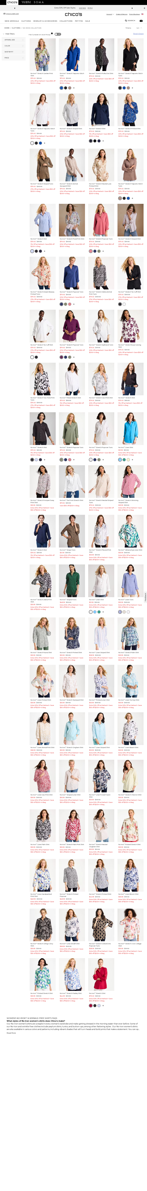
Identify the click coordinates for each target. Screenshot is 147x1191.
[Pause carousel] (144, 8)
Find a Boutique (134, 14)
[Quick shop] (73, 88)
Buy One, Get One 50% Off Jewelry (65, 8)
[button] (141, 20)
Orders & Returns (121, 14)
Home (7, 28)
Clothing (16, 28)
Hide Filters (9, 34)
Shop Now (86, 8)
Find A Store (138, 34)
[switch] (58, 34)
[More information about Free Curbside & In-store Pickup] (52, 33)
